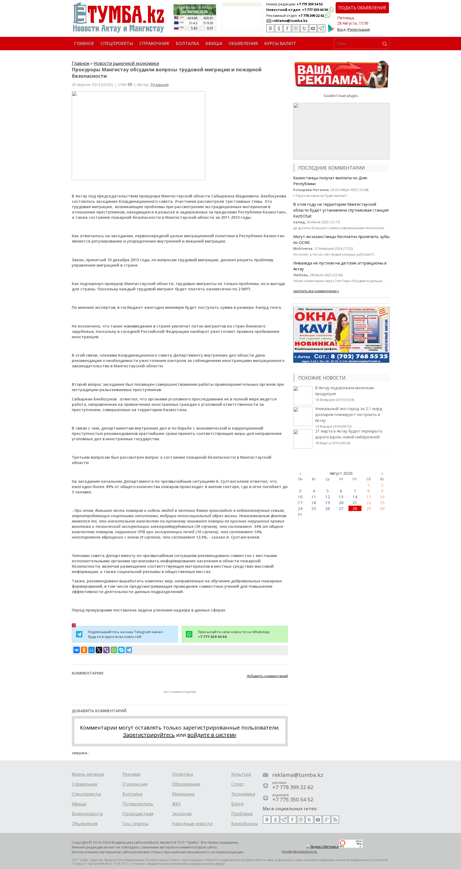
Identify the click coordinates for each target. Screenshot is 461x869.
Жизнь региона (88, 774)
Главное (80, 63)
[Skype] (121, 650)
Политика (182, 774)
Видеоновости (87, 814)
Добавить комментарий (267, 675)
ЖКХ (176, 804)
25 (313, 508)
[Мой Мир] (91, 650)
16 (382, 496)
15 (368, 496)
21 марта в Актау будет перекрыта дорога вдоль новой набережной (348, 436)
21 (354, 502)
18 (313, 502)
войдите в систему (211, 734)
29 (368, 508)
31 (300, 514)
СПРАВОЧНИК (154, 43)
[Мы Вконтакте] (270, 28)
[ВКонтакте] (76, 650)
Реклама (131, 774)
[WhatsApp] (114, 650)
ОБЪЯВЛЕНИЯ (243, 43)
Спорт (237, 784)
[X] (99, 650)
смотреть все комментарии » (316, 291)
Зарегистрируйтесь (149, 734)
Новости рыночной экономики (126, 63)
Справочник (85, 784)
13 (341, 496)
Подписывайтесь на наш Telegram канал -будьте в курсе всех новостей (126, 634)
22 (368, 502)
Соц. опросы (135, 824)
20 (341, 502)
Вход (341, 29)
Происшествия (137, 814)
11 (313, 496)
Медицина (183, 794)
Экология (182, 814)
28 (354, 508)
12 (327, 496)
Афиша (79, 804)
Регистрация (359, 29)
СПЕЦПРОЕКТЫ (117, 43)
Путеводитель (137, 804)
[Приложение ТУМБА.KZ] (332, 31)
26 (327, 508)
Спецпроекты (86, 794)
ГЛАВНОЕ (84, 43)
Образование (186, 784)
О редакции (135, 784)
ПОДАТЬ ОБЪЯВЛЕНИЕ (362, 8)
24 (300, 508)
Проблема (242, 814)
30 (382, 508)
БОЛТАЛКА (187, 43)
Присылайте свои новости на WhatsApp (233, 634)
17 (300, 502)
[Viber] (106, 650)
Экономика (243, 794)
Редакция (159, 84)
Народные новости (192, 824)
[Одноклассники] (84, 650)
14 (354, 496)
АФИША (213, 43)
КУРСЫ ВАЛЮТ (280, 43)
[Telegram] (129, 650)
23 (382, 502)
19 (327, 502)
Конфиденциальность (299, 851)
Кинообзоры (244, 824)
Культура (241, 774)
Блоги (237, 804)
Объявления (84, 824)
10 (300, 496)
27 (341, 508)
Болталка (132, 794)
